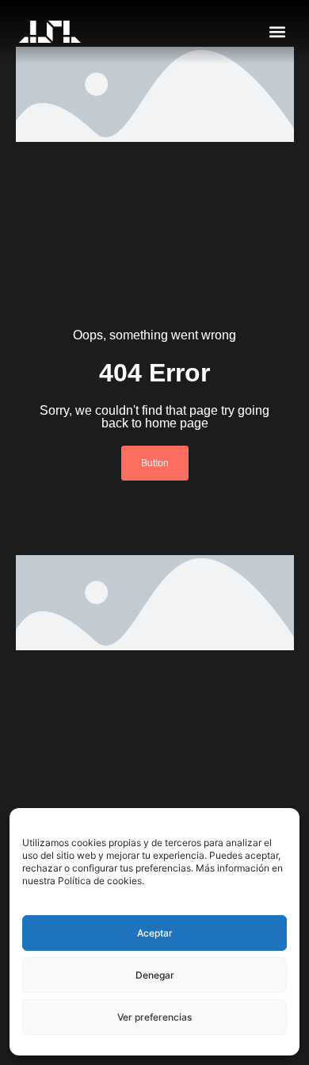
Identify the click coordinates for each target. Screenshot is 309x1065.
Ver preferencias (154, 1017)
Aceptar (155, 933)
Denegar (154, 975)
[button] (277, 32)
